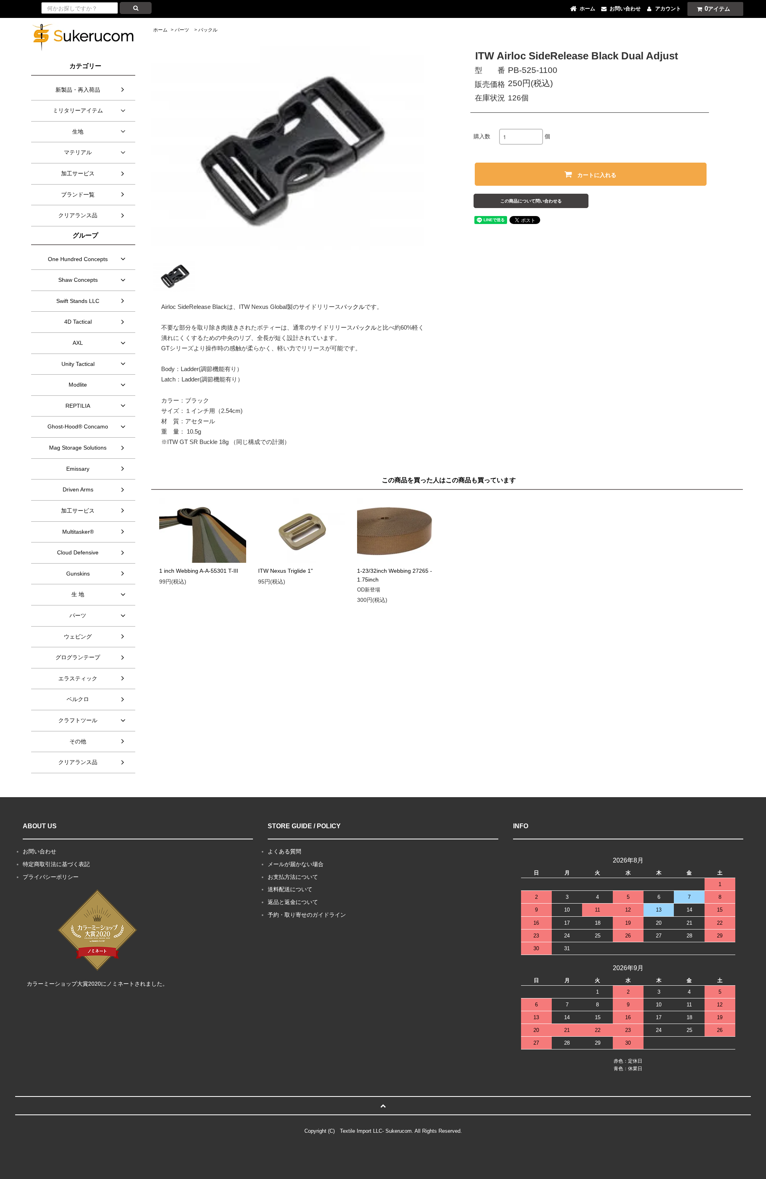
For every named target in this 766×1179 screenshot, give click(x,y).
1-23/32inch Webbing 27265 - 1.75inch (394, 575)
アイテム (717, 8)
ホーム (160, 30)
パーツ (182, 30)
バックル (207, 30)
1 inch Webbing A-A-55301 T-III (198, 571)
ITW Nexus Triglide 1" (285, 571)
